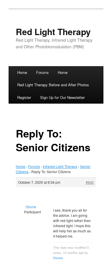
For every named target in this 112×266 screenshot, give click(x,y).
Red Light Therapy (53, 31)
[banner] (56, 39)
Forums (42, 72)
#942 (90, 182)
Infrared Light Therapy (60, 166)
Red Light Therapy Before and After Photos (53, 84)
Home (22, 72)
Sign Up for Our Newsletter (62, 97)
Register (24, 97)
